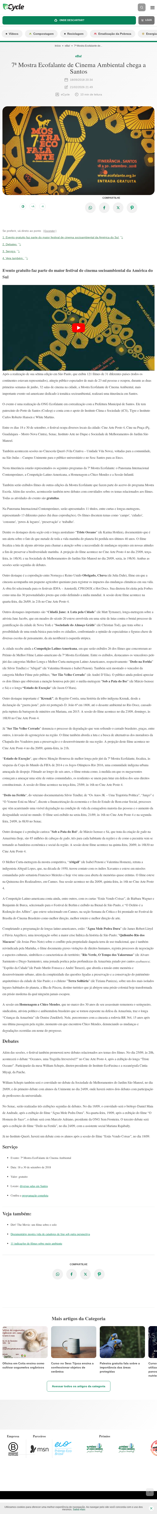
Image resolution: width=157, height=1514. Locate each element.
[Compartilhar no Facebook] (104, 207)
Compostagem (43, 33)
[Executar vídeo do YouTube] (78, 327)
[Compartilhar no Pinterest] (132, 207)
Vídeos (13, 33)
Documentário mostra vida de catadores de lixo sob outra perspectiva (50, 1234)
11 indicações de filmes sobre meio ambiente (36, 1243)
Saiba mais (79, 1509)
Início (58, 46)
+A (32, 206)
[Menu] (152, 7)
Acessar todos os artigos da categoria (78, 1386)
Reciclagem (75, 33)
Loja (148, 20)
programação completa (35, 1195)
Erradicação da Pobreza (114, 33)
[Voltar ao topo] (150, 1492)
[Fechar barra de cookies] (151, 1508)
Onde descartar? (71, 20)
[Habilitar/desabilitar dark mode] (23, 206)
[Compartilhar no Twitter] (118, 207)
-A (42, 206)
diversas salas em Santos (34, 1186)
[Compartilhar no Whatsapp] (90, 207)
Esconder (49, 231)
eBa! (67, 46)
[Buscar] (142, 7)
